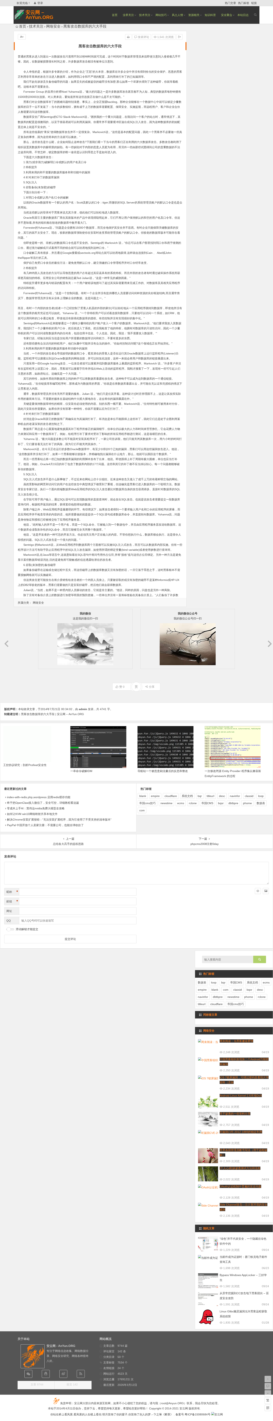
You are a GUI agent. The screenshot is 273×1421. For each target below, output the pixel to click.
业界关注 (128, 15)
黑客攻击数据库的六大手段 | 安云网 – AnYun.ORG (52, 714)
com (142, 810)
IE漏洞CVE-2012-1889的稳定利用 (241, 1131)
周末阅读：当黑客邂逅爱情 (236, 1041)
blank (142, 796)
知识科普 (210, 15)
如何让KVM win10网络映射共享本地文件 (32, 814)
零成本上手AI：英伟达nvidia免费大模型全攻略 (36, 808)
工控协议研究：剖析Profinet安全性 (25, 765)
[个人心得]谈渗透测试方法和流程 (240, 1168)
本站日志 (243, 15)
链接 (254, 3)
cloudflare (170, 796)
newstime (166, 803)
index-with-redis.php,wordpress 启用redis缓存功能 (38, 797)
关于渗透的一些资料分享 (235, 1113)
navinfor (235, 796)
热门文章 (230, 3)
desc (222, 796)
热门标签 (243, 3)
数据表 (261, 803)
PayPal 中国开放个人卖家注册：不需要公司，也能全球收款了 (45, 825)
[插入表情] (258, 891)
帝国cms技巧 (147, 803)
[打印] (128, 37)
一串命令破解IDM (81, 771)
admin (83, 709)
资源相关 (193, 15)
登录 (40, 3)
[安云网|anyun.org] (217, 1414)
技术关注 (144, 15)
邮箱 (12, 901)
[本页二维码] (268, 1408)
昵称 (12, 892)
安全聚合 (226, 15)
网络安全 (53, 26)
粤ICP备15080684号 (197, 1414)
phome (247, 803)
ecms (180, 803)
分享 (151, 686)
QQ (8, 920)
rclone (193, 803)
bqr (200, 796)
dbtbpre (233, 803)
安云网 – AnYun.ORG (39, 15)
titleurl (210, 796)
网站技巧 (161, 15)
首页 (115, 15)
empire (155, 796)
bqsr (221, 803)
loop (261, 796)
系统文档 (187, 796)
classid (249, 796)
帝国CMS (207, 803)
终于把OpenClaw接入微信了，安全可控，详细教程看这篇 (43, 802)
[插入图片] (266, 891)
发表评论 (143, 37)
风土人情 (177, 15)
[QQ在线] (46, 1374)
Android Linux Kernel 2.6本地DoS (241, 1095)
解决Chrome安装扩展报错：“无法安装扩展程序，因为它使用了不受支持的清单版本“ (59, 819)
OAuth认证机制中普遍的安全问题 (240, 1186)
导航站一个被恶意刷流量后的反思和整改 (162, 771)
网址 (9, 911)
